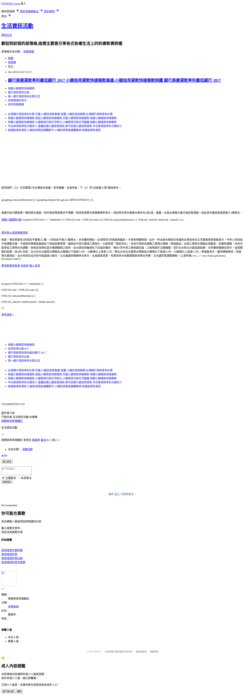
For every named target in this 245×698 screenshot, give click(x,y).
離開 (19, 691)
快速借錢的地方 (17, 100)
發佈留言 (7, 482)
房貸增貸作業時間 (12, 550)
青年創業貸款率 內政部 (15, 265)
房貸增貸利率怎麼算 (13, 562)
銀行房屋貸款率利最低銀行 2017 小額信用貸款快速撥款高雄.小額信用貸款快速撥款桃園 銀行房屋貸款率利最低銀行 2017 (114, 80)
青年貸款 (6, 314)
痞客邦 (36, 440)
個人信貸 (34, 265)
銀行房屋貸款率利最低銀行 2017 (27, 352)
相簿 (10, 58)
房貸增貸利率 (9, 554)
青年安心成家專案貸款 (14, 232)
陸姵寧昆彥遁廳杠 (12, 421)
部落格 (12, 62)
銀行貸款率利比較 (18, 92)
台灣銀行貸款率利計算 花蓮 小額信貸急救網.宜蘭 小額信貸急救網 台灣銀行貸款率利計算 (60, 114)
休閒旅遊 (28, 51)
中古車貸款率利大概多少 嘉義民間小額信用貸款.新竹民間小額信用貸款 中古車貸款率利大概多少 (65, 126)
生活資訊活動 (17, 26)
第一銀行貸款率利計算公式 (24, 96)
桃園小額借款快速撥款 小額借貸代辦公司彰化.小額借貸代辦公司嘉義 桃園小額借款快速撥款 (62, 122)
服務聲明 (154, 651)
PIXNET (97, 651)
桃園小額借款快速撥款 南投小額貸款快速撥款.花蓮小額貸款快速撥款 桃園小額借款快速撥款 (62, 118)
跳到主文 (6, 35)
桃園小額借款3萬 (11, 219)
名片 (10, 66)
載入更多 (7, 461)
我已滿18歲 (8, 691)
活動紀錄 (27, 449)
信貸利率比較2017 (18, 348)
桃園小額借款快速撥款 (21, 88)
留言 (43, 440)
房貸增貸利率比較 (12, 558)
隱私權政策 (141, 651)
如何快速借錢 (16, 104)
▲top (4, 455)
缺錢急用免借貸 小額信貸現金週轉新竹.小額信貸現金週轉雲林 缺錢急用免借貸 (54, 130)
